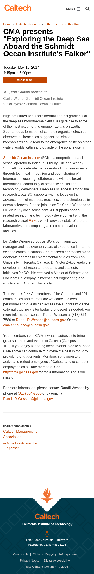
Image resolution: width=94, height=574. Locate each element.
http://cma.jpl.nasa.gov (20, 372)
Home (7, 24)
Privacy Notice (30, 560)
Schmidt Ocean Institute (21, 158)
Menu (71, 9)
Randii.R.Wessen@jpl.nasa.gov (40, 320)
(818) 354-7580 (30, 393)
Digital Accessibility (57, 560)
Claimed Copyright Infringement (55, 554)
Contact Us (20, 554)
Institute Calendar (28, 24)
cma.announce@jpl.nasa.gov (25, 325)
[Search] (87, 9)
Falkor (33, 220)
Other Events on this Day (62, 24)
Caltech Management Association (20, 434)
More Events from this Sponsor (22, 445)
